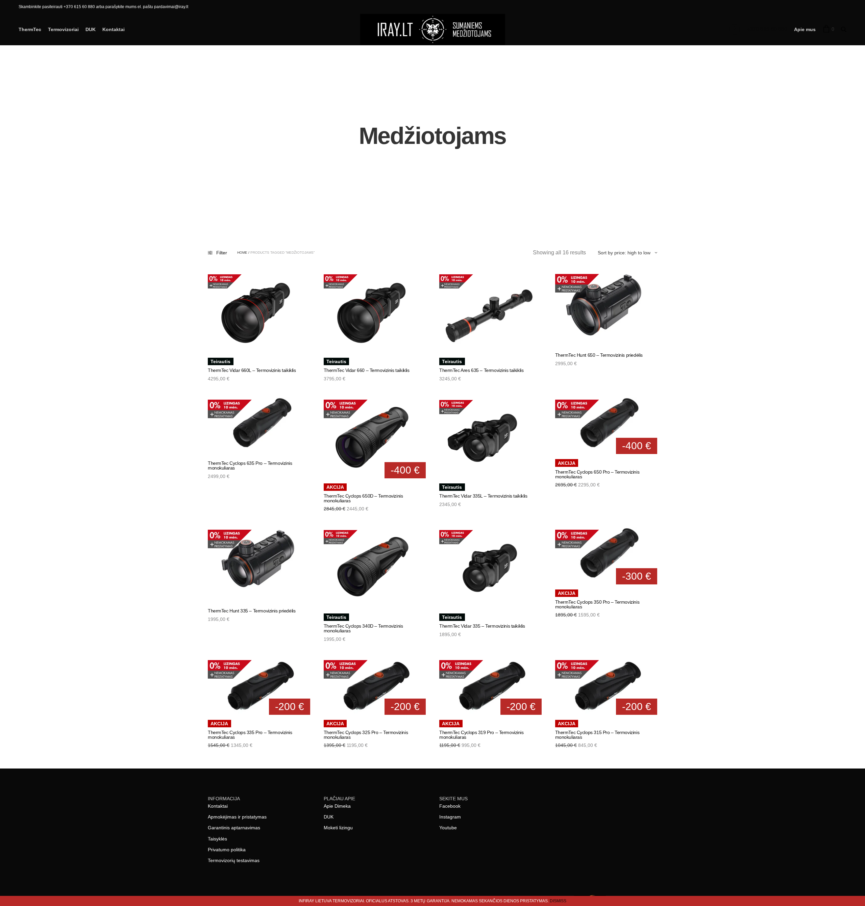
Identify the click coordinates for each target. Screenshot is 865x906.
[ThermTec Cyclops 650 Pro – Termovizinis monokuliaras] (606, 425)
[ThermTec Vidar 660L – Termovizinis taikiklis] (259, 312)
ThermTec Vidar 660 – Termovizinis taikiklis (367, 370)
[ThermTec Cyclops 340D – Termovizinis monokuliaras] (375, 567)
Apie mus (805, 29)
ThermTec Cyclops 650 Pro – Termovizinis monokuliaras (597, 474)
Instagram (450, 817)
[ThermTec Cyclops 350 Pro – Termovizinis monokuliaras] (606, 555)
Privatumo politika (227, 849)
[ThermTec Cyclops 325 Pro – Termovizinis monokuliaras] (375, 685)
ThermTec (30, 29)
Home (242, 252)
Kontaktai (113, 29)
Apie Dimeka (337, 806)
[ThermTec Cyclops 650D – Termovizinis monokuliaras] (375, 437)
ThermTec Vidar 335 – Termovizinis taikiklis (482, 626)
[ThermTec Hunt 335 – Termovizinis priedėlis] (259, 564)
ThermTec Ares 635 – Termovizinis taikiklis (481, 370)
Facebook (450, 806)
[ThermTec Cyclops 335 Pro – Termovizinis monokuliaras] (259, 685)
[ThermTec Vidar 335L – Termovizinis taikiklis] (490, 437)
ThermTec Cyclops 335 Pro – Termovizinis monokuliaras (250, 735)
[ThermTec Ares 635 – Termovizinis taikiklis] (490, 312)
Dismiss (558, 901)
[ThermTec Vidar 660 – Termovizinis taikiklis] (375, 312)
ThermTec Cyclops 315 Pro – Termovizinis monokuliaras (597, 735)
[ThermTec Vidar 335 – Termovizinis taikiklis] (490, 567)
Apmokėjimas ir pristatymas (237, 817)
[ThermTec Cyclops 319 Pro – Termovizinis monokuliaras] (490, 685)
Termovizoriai (63, 29)
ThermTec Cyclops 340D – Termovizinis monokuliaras (363, 628)
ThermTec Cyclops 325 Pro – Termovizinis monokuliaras (366, 735)
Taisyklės (217, 838)
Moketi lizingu (338, 827)
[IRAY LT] (432, 29)
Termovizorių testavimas (234, 860)
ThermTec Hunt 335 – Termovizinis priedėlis (251, 610)
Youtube (448, 827)
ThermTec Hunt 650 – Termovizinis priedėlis (599, 355)
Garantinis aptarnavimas (234, 827)
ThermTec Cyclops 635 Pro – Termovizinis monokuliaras (250, 465)
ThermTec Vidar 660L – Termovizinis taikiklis (252, 370)
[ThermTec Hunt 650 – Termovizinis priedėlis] (606, 308)
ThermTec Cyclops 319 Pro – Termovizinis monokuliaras (481, 735)
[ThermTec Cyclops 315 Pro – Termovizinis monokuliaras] (606, 685)
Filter (221, 252)
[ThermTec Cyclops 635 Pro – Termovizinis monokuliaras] (259, 425)
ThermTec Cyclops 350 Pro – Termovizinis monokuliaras (597, 604)
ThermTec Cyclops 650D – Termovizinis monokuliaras (363, 498)
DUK (90, 29)
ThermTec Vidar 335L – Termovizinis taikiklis (483, 496)
